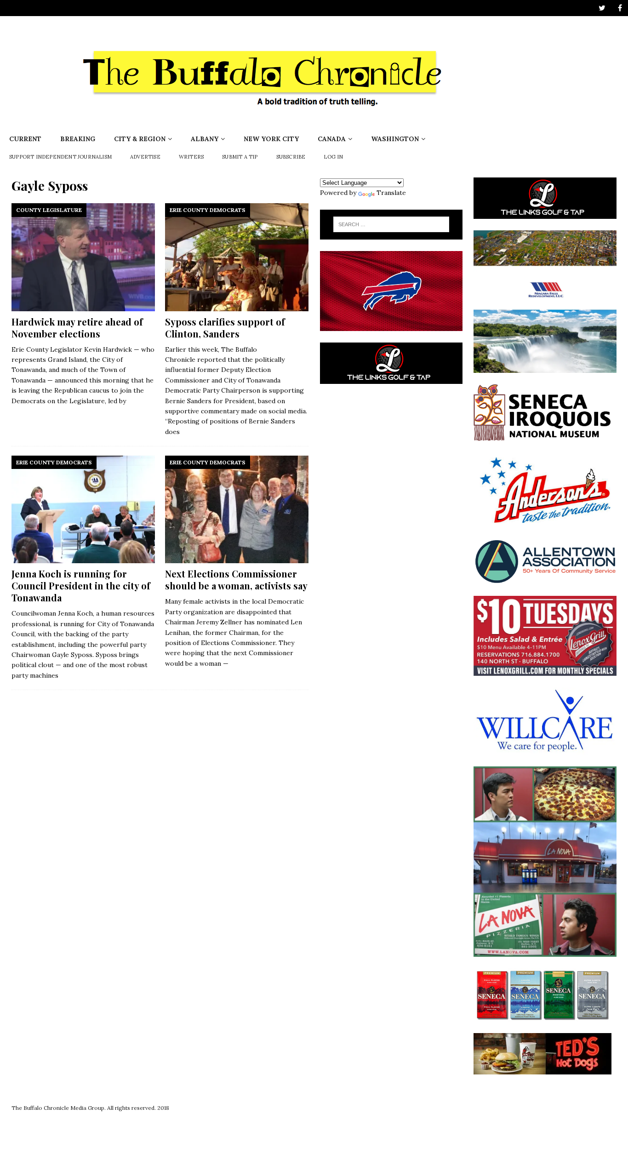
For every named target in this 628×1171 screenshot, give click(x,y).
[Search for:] (391, 224)
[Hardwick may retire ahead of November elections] (83, 257)
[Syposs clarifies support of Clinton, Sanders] (236, 257)
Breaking (77, 139)
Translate (391, 193)
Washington (395, 139)
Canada (332, 139)
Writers (191, 157)
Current (25, 139)
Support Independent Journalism (60, 157)
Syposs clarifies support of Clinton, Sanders (225, 327)
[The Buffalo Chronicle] (265, 124)
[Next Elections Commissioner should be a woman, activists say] (236, 509)
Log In (333, 157)
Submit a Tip (239, 157)
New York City (271, 139)
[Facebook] (620, 8)
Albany (204, 139)
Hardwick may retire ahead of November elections (77, 327)
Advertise (145, 157)
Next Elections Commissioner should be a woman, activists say (236, 579)
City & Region (140, 139)
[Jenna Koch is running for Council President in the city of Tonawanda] (83, 509)
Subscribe (291, 157)
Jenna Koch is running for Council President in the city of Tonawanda (80, 585)
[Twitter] (602, 8)
